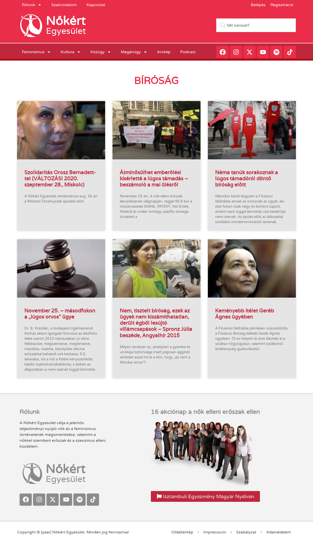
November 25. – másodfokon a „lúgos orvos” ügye (59, 313)
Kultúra (67, 52)
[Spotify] (276, 52)
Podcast (188, 52)
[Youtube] (263, 52)
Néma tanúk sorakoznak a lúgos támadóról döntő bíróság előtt (246, 178)
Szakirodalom (64, 4)
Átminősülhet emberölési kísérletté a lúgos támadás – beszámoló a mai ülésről (154, 178)
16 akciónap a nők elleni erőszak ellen (205, 412)
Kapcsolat (96, 4)
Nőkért (66, 20)
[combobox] (256, 25)
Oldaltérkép (182, 532)
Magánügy (131, 52)
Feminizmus (33, 52)
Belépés (258, 4)
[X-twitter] (249, 52)
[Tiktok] (290, 52)
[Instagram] (236, 52)
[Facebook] (222, 52)
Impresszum (214, 532)
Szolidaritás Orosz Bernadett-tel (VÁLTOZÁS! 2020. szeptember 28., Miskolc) (60, 178)
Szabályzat (246, 532)
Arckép (163, 52)
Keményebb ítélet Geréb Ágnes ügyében (244, 313)
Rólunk (28, 4)
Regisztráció (281, 4)
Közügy (97, 52)
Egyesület (66, 31)
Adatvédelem (278, 532)
